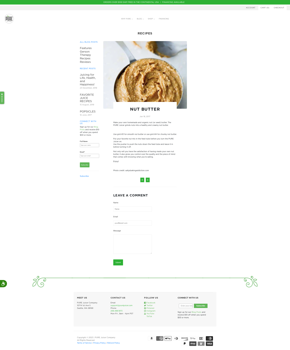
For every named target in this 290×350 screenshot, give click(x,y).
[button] (2, 98)
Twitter (149, 305)
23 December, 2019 (88, 88)
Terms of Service (84, 343)
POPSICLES (87, 111)
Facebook (150, 303)
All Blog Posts (89, 42)
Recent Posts (88, 69)
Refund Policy (113, 343)
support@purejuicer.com (121, 305)
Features (86, 48)
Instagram (150, 311)
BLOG (139, 19)
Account (250, 8)
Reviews (85, 62)
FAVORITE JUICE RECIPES (87, 98)
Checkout (279, 8)
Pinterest (150, 308)
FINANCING (164, 19)
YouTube (150, 314)
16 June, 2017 (86, 115)
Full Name (84, 141)
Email (115, 216)
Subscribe (84, 165)
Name (115, 202)
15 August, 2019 (87, 105)
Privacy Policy (99, 343)
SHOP (150, 19)
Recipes (85, 58)
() (265, 8)
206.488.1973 (116, 311)
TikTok (149, 316)
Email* (82, 152)
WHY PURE (126, 19)
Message (117, 231)
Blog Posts (196, 312)
